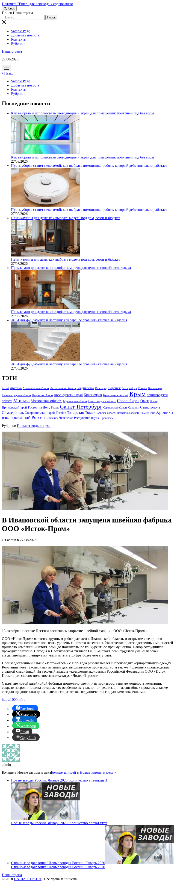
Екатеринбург (129, 388)
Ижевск (142, 388)
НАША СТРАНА (27, 879)
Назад (8, 73)
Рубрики (18, 43)
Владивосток (85, 388)
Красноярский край (115, 395)
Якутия (95, 418)
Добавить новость (25, 35)
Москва (21, 400)
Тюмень (144, 413)
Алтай (5, 388)
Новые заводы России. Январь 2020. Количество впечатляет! (59, 823)
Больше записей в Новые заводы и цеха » (83, 772)
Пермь (153, 401)
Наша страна (12, 51)
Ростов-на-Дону (39, 407)
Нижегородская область (102, 401)
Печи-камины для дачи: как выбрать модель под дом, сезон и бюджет (65, 259)
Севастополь (150, 407)
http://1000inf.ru (13, 699)
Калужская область (42, 395)
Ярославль (106, 418)
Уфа (152, 413)
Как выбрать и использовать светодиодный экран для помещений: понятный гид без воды (82, 157)
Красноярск (93, 395)
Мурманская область (75, 401)
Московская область (46, 401)
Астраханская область (63, 388)
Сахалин (133, 407)
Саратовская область (115, 407)
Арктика (16, 388)
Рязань (55, 407)
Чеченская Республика (74, 418)
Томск (90, 412)
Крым (137, 393)
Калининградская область (16, 395)
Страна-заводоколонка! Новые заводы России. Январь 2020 (58, 863)
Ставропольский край (40, 413)
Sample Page (20, 31)
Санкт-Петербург (81, 406)
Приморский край (14, 407)
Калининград (155, 388)
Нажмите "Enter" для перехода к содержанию (37, 4)
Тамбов (61, 413)
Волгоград (101, 388)
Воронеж (114, 388)
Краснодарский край (68, 395)
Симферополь (13, 413)
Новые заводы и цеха (33, 426)
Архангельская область (36, 388)
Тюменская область (128, 413)
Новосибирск (128, 401)
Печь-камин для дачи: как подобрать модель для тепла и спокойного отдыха (71, 312)
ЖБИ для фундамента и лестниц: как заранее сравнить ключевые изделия (69, 364)
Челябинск (52, 418)
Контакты (19, 39)
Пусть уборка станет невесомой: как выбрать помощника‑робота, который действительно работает (89, 210)
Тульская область (106, 413)
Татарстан (75, 412)
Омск (144, 401)
